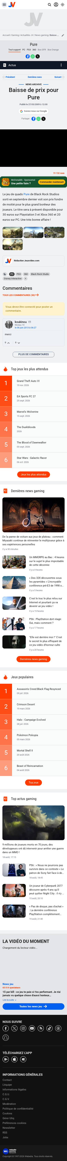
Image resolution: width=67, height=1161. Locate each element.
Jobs (5, 1137)
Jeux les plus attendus (33, 474)
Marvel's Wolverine (27, 411)
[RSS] (41, 1028)
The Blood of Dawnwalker (31, 442)
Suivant (57, 77)
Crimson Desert (26, 704)
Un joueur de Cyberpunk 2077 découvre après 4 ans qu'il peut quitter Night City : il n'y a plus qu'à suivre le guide (46, 890)
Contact (7, 1080)
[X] (14, 1028)
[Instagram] (23, 1028)
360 (34, 49)
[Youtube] (32, 1028)
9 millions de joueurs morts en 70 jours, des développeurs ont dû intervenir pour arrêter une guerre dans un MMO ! (33, 848)
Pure (33, 44)
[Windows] (23, 1059)
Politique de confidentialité (18, 1108)
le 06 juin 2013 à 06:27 (25, 327)
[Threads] (58, 1028)
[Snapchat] (6, 1037)
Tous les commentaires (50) (19, 295)
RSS (5, 1132)
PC (23, 49)
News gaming (41, 35)
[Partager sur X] (38, 56)
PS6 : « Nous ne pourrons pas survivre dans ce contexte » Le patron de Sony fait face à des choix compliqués (46, 869)
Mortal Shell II (25, 750)
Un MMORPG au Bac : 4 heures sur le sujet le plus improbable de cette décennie (46, 561)
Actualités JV (26, 35)
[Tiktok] (49, 1028)
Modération (9, 1103)
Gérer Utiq (8, 1118)
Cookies (7, 1113)
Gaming (15, 35)
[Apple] (14, 1059)
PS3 (29, 49)
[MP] (29, 322)
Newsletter (9, 1127)
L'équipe (7, 1084)
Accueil (6, 35)
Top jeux (33, 782)
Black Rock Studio (40, 274)
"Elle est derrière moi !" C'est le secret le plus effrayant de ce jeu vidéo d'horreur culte (45, 641)
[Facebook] (6, 1028)
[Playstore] (6, 1059)
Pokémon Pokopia (27, 735)
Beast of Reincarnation (30, 766)
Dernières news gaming (33, 659)
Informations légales (14, 1089)
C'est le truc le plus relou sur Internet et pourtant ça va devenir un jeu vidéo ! (45, 602)
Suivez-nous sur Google (35, 111)
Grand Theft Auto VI (28, 381)
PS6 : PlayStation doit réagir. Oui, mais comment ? (45, 621)
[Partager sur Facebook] (28, 56)
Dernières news (35, 77)
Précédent (10, 77)
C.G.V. (6, 1099)
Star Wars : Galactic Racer (32, 457)
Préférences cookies (14, 1123)
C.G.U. (6, 1094)
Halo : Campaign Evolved (31, 719)
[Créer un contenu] (62, 35)
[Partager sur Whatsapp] (33, 56)
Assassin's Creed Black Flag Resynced (39, 689)
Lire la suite (8, 1000)
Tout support (14, 49)
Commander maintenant (52, 182)
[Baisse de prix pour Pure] (12, 232)
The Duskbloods (26, 427)
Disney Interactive (12, 278)
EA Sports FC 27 (26, 396)
